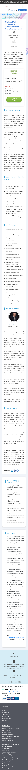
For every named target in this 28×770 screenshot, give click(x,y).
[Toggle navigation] (24, 6)
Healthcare (5, 750)
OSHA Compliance (7, 740)
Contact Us (5, 712)
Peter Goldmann (16, 35)
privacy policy (9, 2)
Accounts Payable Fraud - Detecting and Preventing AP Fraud (14, 494)
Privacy (19, 692)
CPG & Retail (5, 748)
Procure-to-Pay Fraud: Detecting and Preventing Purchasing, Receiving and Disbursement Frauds (15, 511)
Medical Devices (7, 733)
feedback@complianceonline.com (14, 668)
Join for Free (22, 10)
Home (3, 14)
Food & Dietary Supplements (10, 737)
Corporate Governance (9, 762)
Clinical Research (7, 756)
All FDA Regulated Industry (10, 758)
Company (5, 710)
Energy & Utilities (7, 746)
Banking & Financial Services (10, 729)
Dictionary (5, 720)
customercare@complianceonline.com (14, 664)
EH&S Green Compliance (9, 766)
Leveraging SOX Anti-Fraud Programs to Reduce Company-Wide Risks (15, 487)
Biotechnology (6, 754)
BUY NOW (15, 100)
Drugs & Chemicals (7, 735)
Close (23, 2)
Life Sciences (6, 731)
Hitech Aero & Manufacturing (10, 744)
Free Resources (6, 718)
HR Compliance (6, 738)
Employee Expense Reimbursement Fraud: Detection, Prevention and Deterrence (14, 502)
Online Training (10, 14)
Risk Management (7, 764)
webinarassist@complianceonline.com (14, 666)
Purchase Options (10, 78)
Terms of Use (6, 714)
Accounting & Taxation (9, 752)
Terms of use (12, 692)
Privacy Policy (6, 716)
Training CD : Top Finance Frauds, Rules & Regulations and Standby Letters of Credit (15, 518)
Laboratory (5, 768)
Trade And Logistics (8, 760)
